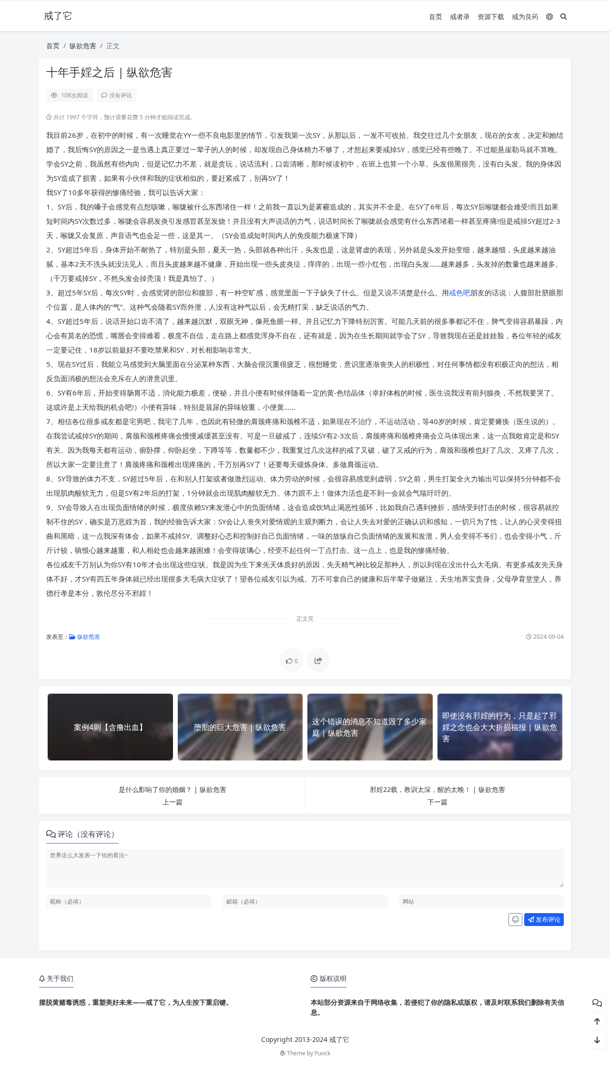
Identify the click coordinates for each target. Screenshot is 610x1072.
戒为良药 (525, 16)
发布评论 (547, 919)
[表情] (515, 919)
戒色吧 (459, 292)
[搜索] (564, 16)
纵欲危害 (83, 45)
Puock (322, 1053)
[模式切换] (549, 16)
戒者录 (460, 16)
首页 (435, 16)
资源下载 (491, 16)
